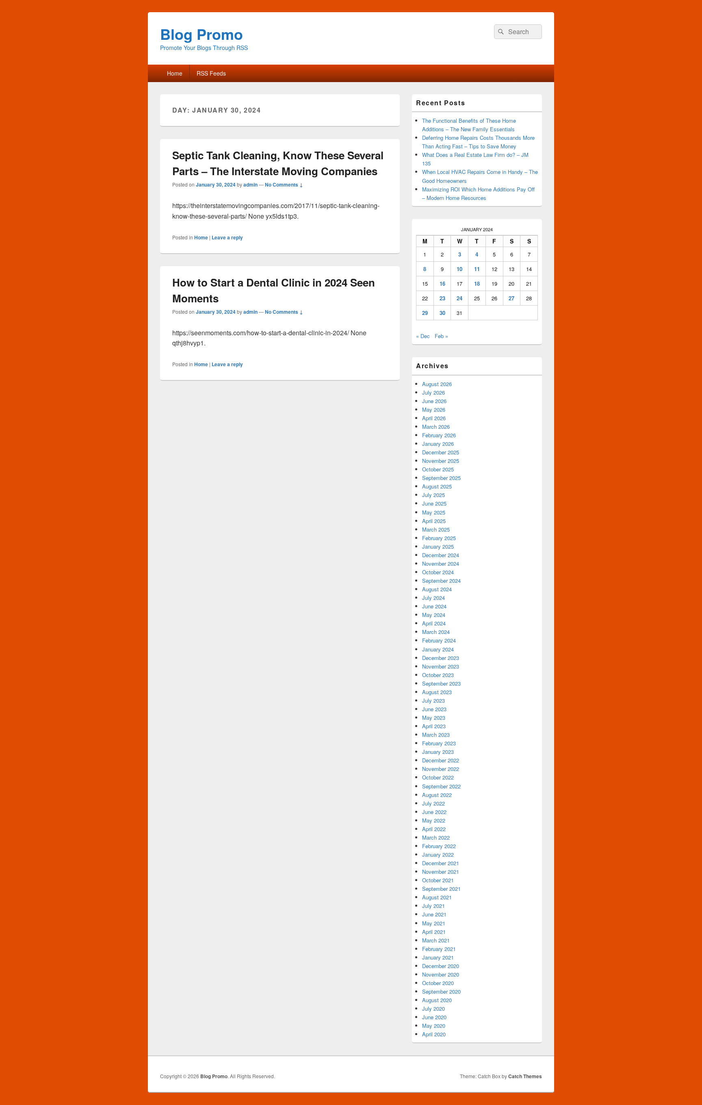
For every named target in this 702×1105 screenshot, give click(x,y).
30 (442, 313)
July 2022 (433, 803)
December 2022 (440, 760)
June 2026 (434, 401)
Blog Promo (201, 33)
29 (425, 313)
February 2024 (439, 640)
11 (477, 269)
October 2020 (438, 983)
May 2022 (433, 820)
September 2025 (441, 478)
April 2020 (434, 1034)
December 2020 (440, 966)
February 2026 (439, 435)
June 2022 (434, 812)
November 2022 (440, 769)
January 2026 (438, 443)
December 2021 (440, 863)
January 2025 (438, 546)
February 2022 (439, 846)
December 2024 (440, 555)
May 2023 (433, 717)
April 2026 (434, 418)
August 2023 (437, 692)
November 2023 (440, 666)
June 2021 (434, 914)
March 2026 (436, 426)
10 (459, 269)
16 (442, 283)
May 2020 (433, 1025)
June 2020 (434, 1017)
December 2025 (440, 452)
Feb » (441, 336)
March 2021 (436, 940)
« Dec (423, 336)
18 (477, 283)
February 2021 (439, 949)
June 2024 (434, 606)
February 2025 (439, 538)
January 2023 (438, 751)
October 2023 (438, 675)
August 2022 (437, 795)
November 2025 (440, 461)
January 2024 (438, 649)
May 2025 (433, 512)
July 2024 (433, 597)
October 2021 (438, 880)
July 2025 (433, 495)
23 (442, 298)
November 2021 (440, 871)
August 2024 (437, 589)
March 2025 (436, 529)
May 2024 (433, 615)
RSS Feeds (211, 73)
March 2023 (436, 734)
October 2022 (438, 777)
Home (174, 73)
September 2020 (441, 991)
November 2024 (440, 563)
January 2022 (438, 854)
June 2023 (434, 709)
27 (511, 298)
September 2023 (441, 683)
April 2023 (434, 726)
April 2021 (434, 932)
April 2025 (434, 521)
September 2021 (441, 888)
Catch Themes (525, 1076)
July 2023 (433, 700)
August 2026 (437, 384)
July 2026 (433, 392)
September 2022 (441, 786)
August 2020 (437, 1000)
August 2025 (437, 486)
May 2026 (433, 409)
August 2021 (437, 897)
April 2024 (434, 623)
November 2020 (440, 974)
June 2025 (434, 503)
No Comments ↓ (284, 184)
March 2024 (436, 632)
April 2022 (434, 829)
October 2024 (438, 572)
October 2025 (438, 469)
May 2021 (433, 923)
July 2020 (433, 1008)
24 (459, 298)
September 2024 (441, 580)
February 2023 (439, 743)
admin (250, 184)
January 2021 (438, 957)
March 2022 (436, 837)
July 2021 (433, 906)
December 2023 (440, 658)
